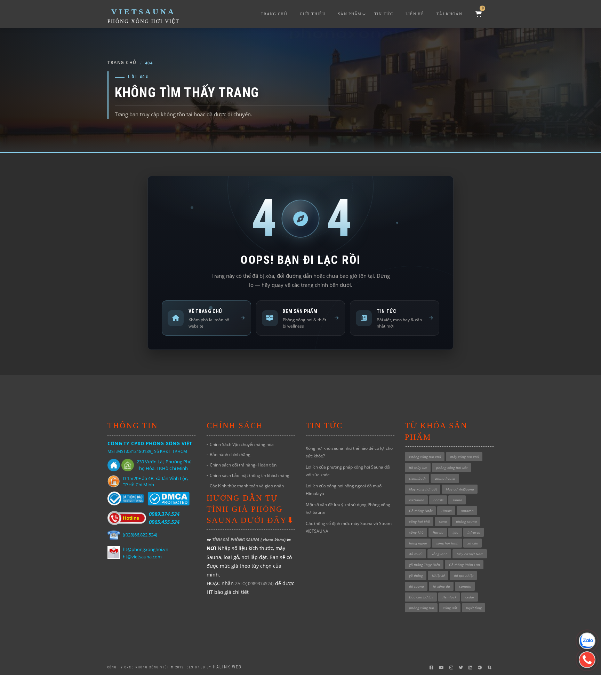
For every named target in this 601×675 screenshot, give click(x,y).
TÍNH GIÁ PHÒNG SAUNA (236, 540)
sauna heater (445, 478)
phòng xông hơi (421, 607)
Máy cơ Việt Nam (470, 553)
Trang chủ (274, 14)
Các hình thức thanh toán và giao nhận (247, 486)
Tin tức (383, 14)
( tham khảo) (274, 540)
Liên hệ (415, 14)
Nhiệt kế (438, 575)
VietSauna (143, 11)
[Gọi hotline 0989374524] (587, 659)
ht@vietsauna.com (142, 557)
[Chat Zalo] (587, 641)
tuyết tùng (474, 607)
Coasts (438, 499)
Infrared (473, 532)
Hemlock (449, 597)
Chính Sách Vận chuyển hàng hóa (242, 444)
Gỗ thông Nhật (420, 510)
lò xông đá (441, 586)
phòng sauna (466, 521)
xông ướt (450, 607)
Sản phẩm (350, 14)
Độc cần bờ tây (421, 597)
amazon (467, 510)
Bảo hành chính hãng (230, 454)
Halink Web (227, 667)
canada (465, 586)
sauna (457, 499)
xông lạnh (440, 553)
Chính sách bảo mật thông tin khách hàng (249, 475)
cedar (469, 597)
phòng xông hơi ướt (451, 467)
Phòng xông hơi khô (425, 456)
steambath (417, 478)
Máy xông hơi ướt (423, 489)
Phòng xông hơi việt (143, 21)
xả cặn (472, 543)
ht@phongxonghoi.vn (145, 549)
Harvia (438, 532)
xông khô (416, 532)
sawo (443, 521)
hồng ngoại (418, 543)
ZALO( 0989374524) (254, 584)
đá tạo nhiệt (463, 575)
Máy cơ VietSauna (460, 489)
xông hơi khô (419, 521)
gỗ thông (416, 575)
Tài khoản (449, 14)
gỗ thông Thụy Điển (424, 564)
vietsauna (416, 499)
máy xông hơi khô (464, 456)
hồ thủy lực (418, 467)
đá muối (416, 553)
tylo (455, 532)
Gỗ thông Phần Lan (464, 564)
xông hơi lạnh (447, 543)
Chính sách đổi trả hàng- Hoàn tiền (243, 465)
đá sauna (416, 586)
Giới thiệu (313, 14)
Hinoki (446, 510)
